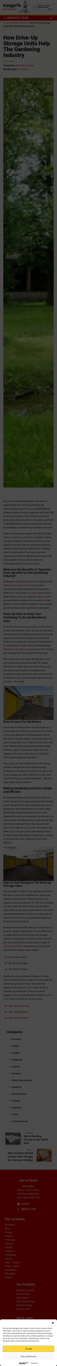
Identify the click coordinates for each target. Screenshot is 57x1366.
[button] (52, 1322)
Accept (28, 1349)
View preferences (28, 1356)
